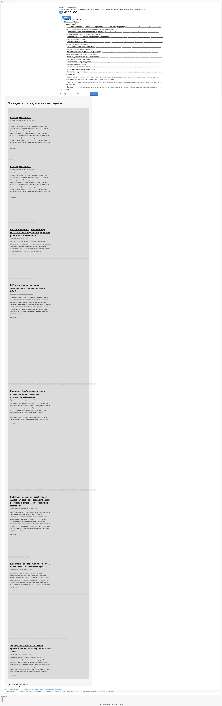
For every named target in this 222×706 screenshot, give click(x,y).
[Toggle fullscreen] (5, 696)
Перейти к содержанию (8, 2)
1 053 (13, 684)
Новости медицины (15, 238)
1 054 (16, 684)
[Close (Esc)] (1, 696)
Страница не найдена (20, 117)
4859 (26, 684)
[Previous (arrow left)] (1, 699)
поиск (100, 94)
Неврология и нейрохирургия (18, 508)
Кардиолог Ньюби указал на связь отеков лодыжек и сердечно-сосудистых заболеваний (27, 394)
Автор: (26, 120)
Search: (62, 94)
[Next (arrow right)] (3, 699)
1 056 (23, 684)
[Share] (3, 696)
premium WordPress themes (108, 691)
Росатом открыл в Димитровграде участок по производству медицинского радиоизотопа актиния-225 (30, 232)
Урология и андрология (16, 120)
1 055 (20, 684)
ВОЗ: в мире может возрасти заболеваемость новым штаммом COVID (27, 288)
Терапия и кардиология (16, 400)
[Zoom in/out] (6, 696)
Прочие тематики (14, 569)
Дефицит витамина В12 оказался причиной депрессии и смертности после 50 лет (30, 648)
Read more (13, 148)
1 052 (10, 684)
